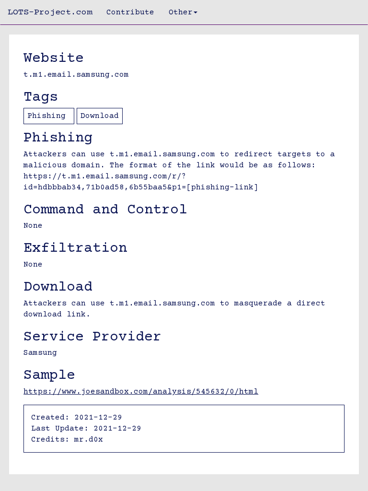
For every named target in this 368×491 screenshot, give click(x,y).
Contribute (130, 12)
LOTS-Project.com (50, 12)
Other (181, 12)
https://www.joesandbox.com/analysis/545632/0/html (140, 391)
